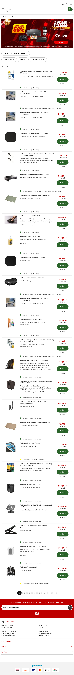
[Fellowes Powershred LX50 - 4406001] (10, 488)
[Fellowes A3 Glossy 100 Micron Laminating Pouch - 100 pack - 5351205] (10, 467)
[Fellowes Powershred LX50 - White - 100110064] (10, 550)
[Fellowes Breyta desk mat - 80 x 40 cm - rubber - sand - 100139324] (10, 95)
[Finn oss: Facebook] (37, 613)
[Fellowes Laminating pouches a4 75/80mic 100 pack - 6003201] (10, 75)
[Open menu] (3, 9)
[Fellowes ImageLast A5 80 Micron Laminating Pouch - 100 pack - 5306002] (10, 343)
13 (49, 593)
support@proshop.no (45, 633)
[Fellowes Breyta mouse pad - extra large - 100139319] (10, 426)
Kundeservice (6, 641)
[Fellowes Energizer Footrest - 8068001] (10, 447)
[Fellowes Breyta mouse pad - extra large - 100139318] (10, 199)
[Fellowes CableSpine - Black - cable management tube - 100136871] (10, 405)
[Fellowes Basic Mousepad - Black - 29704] (10, 261)
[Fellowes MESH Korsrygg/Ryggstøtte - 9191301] (10, 364)
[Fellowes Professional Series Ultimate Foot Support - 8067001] (10, 529)
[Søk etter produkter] (70, 9)
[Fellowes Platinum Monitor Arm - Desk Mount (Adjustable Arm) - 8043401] (10, 157)
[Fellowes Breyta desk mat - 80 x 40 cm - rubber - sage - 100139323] (10, 116)
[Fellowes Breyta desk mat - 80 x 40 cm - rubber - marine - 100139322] (10, 302)
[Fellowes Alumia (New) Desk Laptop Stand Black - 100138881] (10, 509)
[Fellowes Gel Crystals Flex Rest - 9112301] (10, 281)
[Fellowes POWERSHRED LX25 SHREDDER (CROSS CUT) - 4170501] (10, 385)
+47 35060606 (43, 631)
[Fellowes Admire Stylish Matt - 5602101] (10, 323)
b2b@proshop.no (44, 635)
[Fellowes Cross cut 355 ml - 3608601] (10, 240)
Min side (4, 646)
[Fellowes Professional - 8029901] (10, 571)
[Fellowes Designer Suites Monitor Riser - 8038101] (10, 178)
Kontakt (4, 652)
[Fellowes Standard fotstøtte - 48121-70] (10, 219)
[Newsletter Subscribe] (70, 607)
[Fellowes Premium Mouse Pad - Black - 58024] (10, 137)
